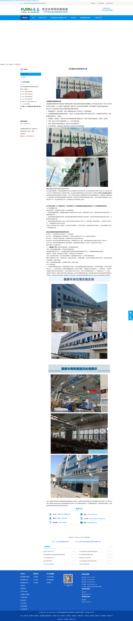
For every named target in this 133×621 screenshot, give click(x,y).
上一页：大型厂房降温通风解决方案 (60, 541)
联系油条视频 (109, 3)
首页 (7, 64)
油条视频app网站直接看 (25, 579)
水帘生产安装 (23, 591)
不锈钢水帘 (23, 588)
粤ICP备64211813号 (89, 612)
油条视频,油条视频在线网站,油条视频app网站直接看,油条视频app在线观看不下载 (19, 0)
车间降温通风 (24, 74)
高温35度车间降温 (47, 561)
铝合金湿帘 (23, 600)
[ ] (74, 537)
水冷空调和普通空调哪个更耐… (86, 554)
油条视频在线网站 (85, 17)
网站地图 (93, 3)
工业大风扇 (23, 603)
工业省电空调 (23, 609)
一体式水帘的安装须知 (48, 564)
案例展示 (11, 64)
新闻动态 (35, 573)
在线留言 (49, 582)
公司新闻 (35, 576)
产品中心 (22, 573)
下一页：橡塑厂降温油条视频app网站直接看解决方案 (88, 541)
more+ (110, 546)
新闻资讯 (25, 22)
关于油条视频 (100, 3)
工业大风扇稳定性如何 (48, 557)
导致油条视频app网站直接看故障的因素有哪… (54, 554)
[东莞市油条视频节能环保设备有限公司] (44, 10)
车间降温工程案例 (25, 594)
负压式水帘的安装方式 (48, 551)
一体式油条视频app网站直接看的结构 (88, 561)
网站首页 (25, 17)
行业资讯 (35, 579)
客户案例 (23, 77)
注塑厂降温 (49, 188)
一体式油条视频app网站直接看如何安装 (88, 551)
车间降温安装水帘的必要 (85, 557)
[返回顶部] (87, 537)
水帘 (33, 17)
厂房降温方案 (98, 17)
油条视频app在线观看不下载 (58, 17)
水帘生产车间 (42, 17)
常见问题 (35, 582)
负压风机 (73, 17)
